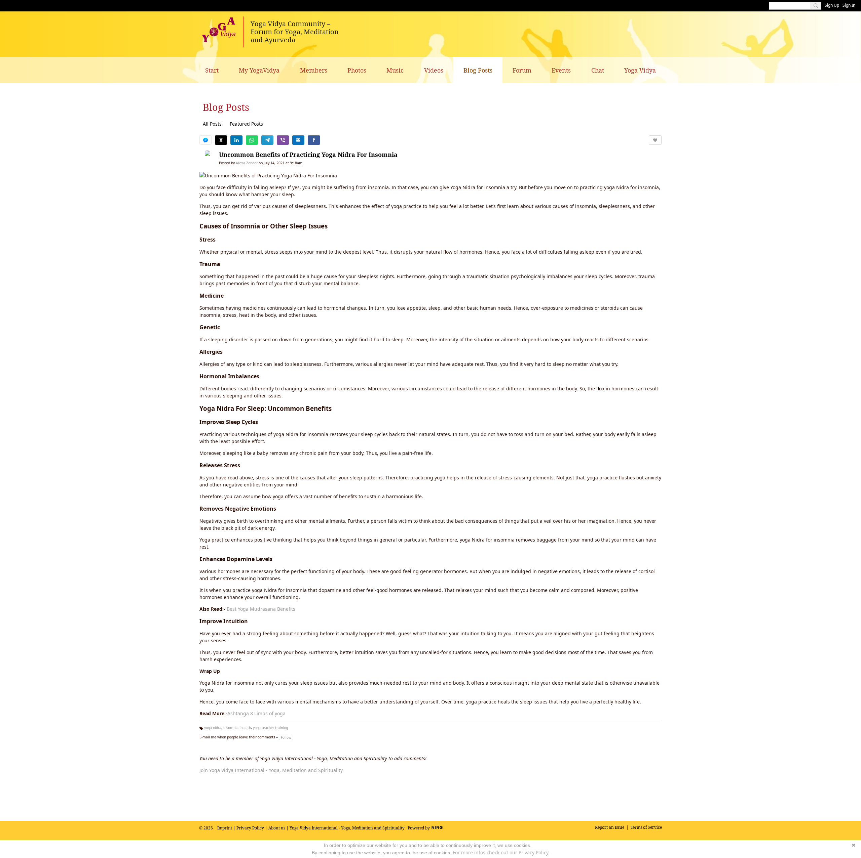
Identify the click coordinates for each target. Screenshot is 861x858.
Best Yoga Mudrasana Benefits (261, 609)
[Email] (298, 140)
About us (276, 828)
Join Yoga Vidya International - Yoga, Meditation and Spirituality (271, 770)
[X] (221, 140)
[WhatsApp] (252, 140)
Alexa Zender (247, 163)
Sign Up (832, 5)
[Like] (655, 140)
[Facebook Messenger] (205, 140)
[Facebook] (314, 140)
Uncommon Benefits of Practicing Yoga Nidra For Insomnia (308, 155)
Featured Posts (246, 124)
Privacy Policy (250, 828)
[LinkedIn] (236, 140)
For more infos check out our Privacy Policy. (501, 852)
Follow (286, 737)
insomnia (230, 727)
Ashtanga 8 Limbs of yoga (256, 713)
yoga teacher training (270, 727)
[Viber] (283, 140)
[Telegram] (267, 140)
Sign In (849, 5)
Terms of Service (646, 827)
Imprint (224, 828)
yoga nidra (212, 727)
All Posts (212, 124)
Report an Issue (609, 827)
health (245, 727)
